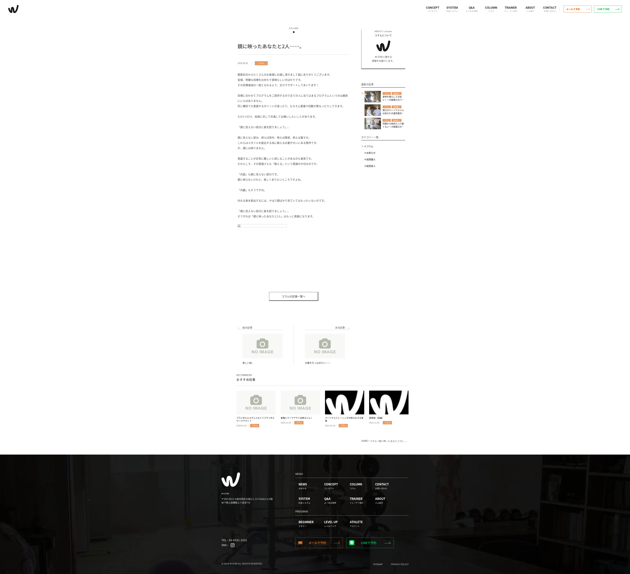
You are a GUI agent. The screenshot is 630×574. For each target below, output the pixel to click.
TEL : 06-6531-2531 (234, 540)
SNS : (225, 545)
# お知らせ (370, 152)
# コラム (369, 146)
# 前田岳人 (370, 165)
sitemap (378, 564)
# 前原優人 (370, 159)
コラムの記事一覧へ (293, 296)
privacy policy (400, 564)
